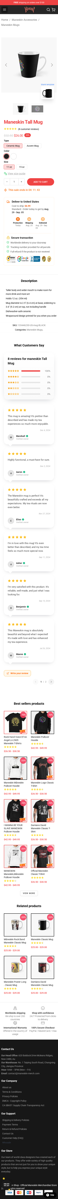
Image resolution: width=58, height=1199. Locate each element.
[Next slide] (51, 65)
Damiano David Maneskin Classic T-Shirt (40, 828)
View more (29, 893)
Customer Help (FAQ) (12, 1138)
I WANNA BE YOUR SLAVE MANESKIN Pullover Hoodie (13, 828)
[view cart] (53, 10)
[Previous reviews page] (36, 682)
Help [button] (52, 1195)
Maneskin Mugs (10, 24)
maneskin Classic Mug (42, 939)
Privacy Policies (10, 1096)
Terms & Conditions (12, 1092)
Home (4, 19)
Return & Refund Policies (14, 1129)
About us (6, 1087)
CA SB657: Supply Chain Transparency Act (23, 1105)
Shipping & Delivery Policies (15, 1120)
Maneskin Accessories (24, 19)
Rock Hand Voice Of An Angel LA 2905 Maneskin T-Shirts (15, 740)
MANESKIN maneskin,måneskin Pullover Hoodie (14, 874)
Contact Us (7, 1133)
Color (6, 151)
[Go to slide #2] (37, 109)
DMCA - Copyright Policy (14, 1101)
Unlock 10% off (6, 1184)
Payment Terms (10, 1124)
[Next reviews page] (51, 682)
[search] (48, 10)
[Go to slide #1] (20, 109)
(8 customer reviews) (28, 129)
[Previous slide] (6, 65)
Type (6, 140)
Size (6, 162)
